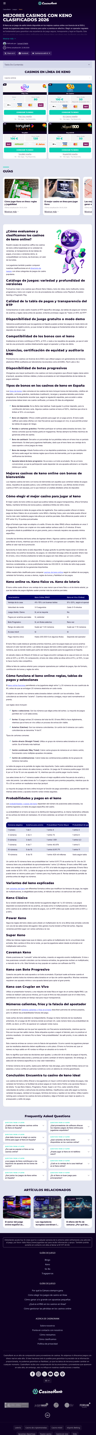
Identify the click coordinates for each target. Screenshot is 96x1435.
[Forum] (85, 1405)
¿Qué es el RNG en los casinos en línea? (47, 1304)
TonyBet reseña (24, 154)
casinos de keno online (53, 572)
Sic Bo (47, 1269)
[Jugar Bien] (41, 1405)
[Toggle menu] (4, 3)
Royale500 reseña (70, 154)
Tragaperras (47, 1273)
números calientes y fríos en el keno (36, 1010)
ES (46, 1380)
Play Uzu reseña (25, 116)
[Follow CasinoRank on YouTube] (50, 1374)
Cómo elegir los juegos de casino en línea (47, 1295)
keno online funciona (16, 685)
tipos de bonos (16, 391)
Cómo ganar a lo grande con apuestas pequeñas (47, 1299)
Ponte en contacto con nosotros (47, 1330)
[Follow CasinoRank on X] (44, 1374)
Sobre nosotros (47, 1325)
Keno (47, 1264)
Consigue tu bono (24, 112)
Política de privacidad (48, 1343)
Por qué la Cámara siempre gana (47, 1290)
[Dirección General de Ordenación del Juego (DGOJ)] (17, 1405)
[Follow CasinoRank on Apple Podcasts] (62, 1374)
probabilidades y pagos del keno (23, 804)
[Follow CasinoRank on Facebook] (32, 1374)
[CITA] (69, 1405)
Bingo (47, 1260)
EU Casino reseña (70, 116)
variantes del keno (17, 888)
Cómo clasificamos (47, 1339)
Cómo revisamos (48, 1334)
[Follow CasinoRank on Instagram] (38, 1374)
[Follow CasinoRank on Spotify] (56, 1374)
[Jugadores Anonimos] (56, 1405)
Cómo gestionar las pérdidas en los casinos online (47, 1308)
